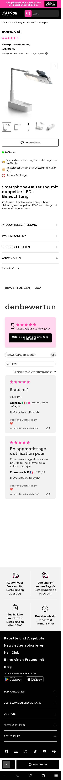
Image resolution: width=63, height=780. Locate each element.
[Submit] (28, 13)
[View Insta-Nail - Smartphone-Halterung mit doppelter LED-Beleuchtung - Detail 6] (50, 127)
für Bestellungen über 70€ (15, 590)
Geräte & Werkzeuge (13, 22)
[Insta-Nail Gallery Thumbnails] (30, 127)
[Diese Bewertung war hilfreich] (47, 428)
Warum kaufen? (14, 236)
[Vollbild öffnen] (54, 66)
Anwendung (11, 258)
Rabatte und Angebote (24, 638)
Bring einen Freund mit (24, 660)
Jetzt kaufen (50, 4)
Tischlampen (41, 22)
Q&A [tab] (38, 288)
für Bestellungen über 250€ (15, 622)
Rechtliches (12, 736)
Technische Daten (16, 247)
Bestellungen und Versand (22, 702)
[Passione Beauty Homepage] (9, 13)
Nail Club (11, 652)
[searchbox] (27, 354)
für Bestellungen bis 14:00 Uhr (45, 590)
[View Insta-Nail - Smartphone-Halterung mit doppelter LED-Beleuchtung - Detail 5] (17, 127)
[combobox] (41, 13)
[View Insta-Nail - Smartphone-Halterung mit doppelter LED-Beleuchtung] (6, 127)
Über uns (10, 713)
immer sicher (45, 623)
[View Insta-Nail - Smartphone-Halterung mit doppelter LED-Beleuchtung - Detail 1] (39, 127)
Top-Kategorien (14, 691)
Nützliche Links (14, 725)
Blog (8, 667)
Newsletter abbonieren (24, 645)
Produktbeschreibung (19, 224)
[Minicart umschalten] (43, 775)
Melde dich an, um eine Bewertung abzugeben (30, 338)
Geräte (29, 22)
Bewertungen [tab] (17, 288)
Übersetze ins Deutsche (26, 412)
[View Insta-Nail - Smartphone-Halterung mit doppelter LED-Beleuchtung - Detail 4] (28, 127)
